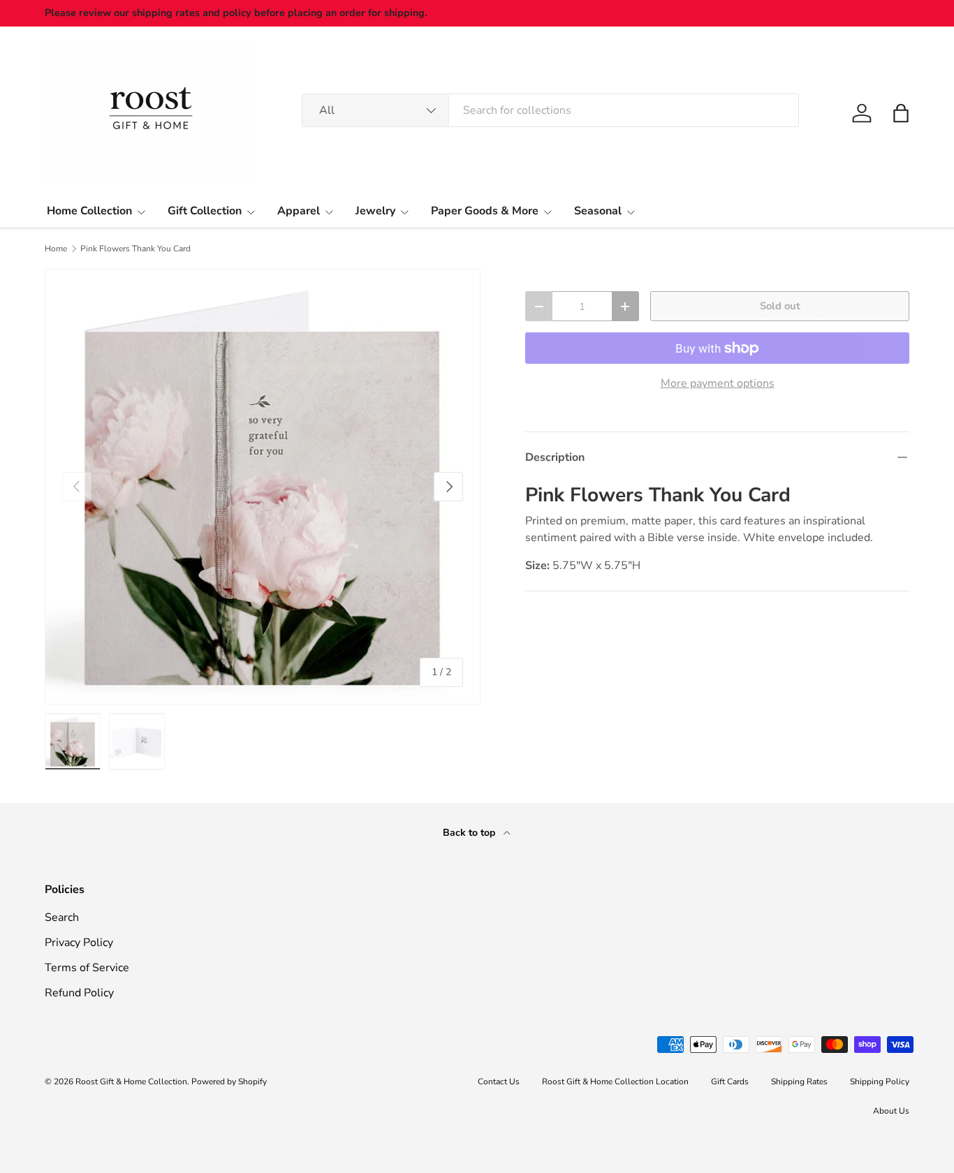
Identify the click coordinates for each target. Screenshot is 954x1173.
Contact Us (499, 1081)
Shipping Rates (799, 1081)
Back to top (470, 832)
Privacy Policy (79, 942)
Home (56, 248)
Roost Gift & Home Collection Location (615, 1081)
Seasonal (598, 211)
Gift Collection (205, 211)
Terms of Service (87, 967)
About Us (891, 1110)
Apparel (298, 211)
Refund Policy (79, 993)
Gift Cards (730, 1081)
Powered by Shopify (229, 1081)
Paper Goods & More (484, 211)
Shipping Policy (879, 1081)
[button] (901, 113)
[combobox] (550, 110)
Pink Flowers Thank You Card (135, 248)
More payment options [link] (718, 383)
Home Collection (89, 211)
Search (62, 917)
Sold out (780, 306)
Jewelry (375, 211)
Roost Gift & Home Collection (131, 1081)
